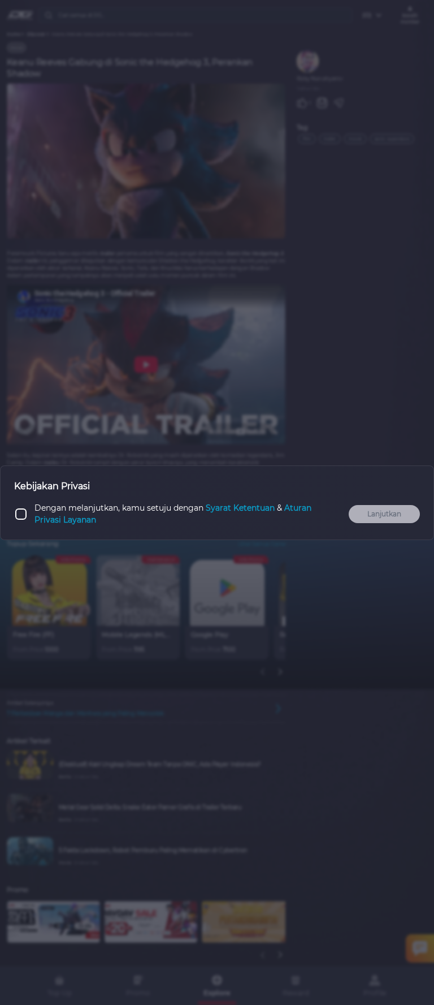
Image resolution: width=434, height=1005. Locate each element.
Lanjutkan (384, 514)
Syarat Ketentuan (240, 508)
